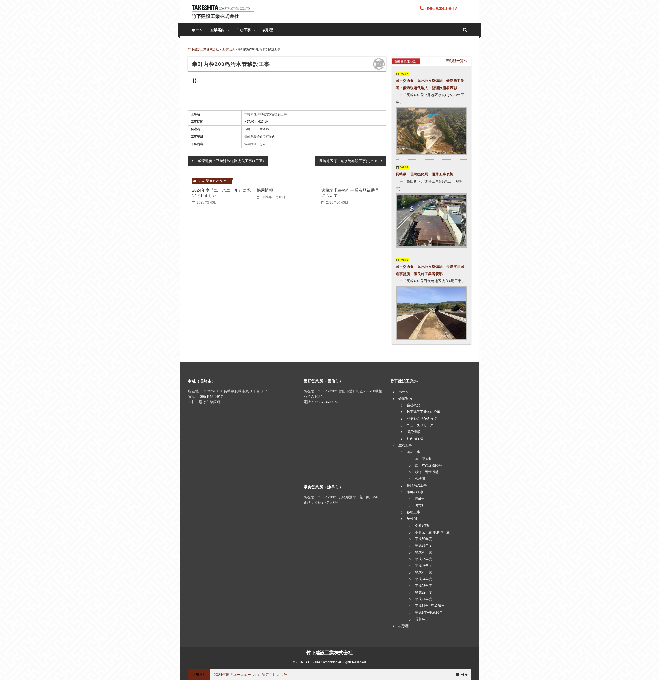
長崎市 (420, 499)
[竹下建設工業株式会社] (222, 12)
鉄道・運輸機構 (426, 472)
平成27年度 (423, 559)
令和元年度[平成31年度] (433, 532)
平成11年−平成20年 (429, 606)
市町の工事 (415, 492)
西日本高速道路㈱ (428, 465)
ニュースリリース (420, 425)
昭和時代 (421, 619)
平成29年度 (423, 545)
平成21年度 (423, 599)
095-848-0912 (440, 8)
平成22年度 (423, 592)
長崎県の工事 (417, 485)
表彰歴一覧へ (456, 61)
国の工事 (413, 452)
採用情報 (265, 190)
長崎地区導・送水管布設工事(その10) (349, 161)
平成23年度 (423, 586)
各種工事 (413, 512)
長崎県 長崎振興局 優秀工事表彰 (424, 174)
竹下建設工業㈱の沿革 (423, 412)
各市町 (420, 505)
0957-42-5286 (327, 502)
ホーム (197, 30)
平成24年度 (423, 579)
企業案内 (217, 30)
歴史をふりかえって (422, 418)
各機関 (420, 479)
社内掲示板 (415, 438)
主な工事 (243, 30)
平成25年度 (423, 572)
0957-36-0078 (327, 402)
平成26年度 (423, 566)
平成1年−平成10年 (429, 612)
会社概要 (413, 405)
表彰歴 (267, 30)
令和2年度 (422, 525)
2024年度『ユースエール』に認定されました (250, 675)
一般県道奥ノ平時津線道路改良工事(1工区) (229, 161)
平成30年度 (423, 539)
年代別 (412, 519)
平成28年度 (423, 552)
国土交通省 (423, 459)
